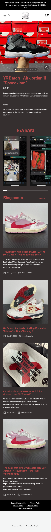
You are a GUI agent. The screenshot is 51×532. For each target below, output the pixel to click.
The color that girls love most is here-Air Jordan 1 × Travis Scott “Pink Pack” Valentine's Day (24, 470)
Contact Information (18, 503)
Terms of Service (25, 508)
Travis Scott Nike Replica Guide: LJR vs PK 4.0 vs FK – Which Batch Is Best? (24, 253)
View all (43, 198)
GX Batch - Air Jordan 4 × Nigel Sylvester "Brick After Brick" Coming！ (24, 330)
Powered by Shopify (32, 526)
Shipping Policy (32, 505)
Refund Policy (18, 505)
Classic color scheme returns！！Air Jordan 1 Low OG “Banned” (22, 393)
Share (5, 105)
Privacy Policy (35, 503)
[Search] (9, 15)
